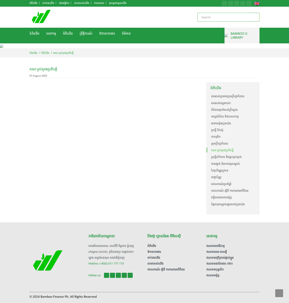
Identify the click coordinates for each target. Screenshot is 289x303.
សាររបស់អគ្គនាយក (221, 103)
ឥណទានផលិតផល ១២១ (219, 263)
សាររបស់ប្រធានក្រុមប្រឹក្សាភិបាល (227, 96)
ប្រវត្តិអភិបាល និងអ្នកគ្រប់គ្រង (226, 157)
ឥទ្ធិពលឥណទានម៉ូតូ (221, 197)
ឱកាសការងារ (107, 33)
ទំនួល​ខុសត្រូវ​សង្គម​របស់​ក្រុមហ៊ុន (228, 204)
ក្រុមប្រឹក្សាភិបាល (219, 143)
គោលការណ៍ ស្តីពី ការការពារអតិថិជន (230, 190)
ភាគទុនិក (216, 136)
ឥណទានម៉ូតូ (212, 275)
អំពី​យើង (68, 33)
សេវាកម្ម (51, 33)
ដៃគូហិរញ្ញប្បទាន (219, 170)
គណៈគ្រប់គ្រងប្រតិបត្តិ (222, 150)
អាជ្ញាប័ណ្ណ (216, 177)
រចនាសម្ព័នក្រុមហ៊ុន (221, 123)
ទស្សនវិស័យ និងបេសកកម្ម (225, 116)
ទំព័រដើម (34, 33)
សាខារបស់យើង (155, 263)
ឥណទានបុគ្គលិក (215, 269)
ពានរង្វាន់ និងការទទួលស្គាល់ (225, 164)
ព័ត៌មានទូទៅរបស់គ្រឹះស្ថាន (224, 110)
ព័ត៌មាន (126, 33)
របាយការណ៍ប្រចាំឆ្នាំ (221, 184)
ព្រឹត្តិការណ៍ (86, 33)
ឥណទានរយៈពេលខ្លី (216, 252)
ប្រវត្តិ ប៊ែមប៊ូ (217, 130)
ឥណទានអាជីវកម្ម (215, 246)
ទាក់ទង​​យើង (153, 257)
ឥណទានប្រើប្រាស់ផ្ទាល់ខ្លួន (220, 257)
